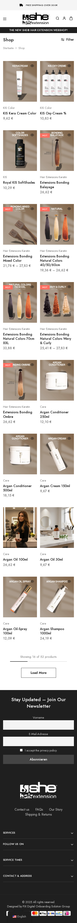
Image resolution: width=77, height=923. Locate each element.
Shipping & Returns (38, 814)
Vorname (38, 718)
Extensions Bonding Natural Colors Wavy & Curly (55, 339)
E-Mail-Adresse (38, 734)
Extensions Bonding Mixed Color (17, 258)
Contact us (22, 809)
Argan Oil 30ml (51, 559)
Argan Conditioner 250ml (54, 414)
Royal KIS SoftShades (19, 182)
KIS (5, 177)
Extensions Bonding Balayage (54, 184)
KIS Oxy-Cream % (53, 113)
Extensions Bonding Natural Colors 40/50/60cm (54, 260)
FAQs (39, 809)
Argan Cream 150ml (55, 486)
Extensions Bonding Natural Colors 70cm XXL (18, 339)
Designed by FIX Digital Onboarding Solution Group (38, 906)
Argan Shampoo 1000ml (52, 631)
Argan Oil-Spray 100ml (15, 631)
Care (43, 407)
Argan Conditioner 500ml (17, 488)
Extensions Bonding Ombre (17, 414)
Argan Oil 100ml (15, 559)
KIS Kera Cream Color (19, 113)
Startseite (8, 48)
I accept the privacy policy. (41, 750)
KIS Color (9, 108)
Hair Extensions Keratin (53, 177)
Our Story (55, 809)
